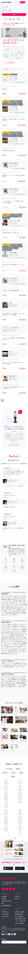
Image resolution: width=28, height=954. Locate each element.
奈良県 (6, 812)
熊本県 (20, 821)
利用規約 (4, 898)
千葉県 (6, 804)
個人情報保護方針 (6, 905)
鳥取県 (6, 816)
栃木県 (6, 799)
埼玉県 (13, 772)
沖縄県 (20, 830)
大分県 (20, 823)
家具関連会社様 (19, 914)
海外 (20, 833)
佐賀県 (20, 816)
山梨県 (20, 788)
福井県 (20, 786)
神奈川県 (5, 772)
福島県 (6, 795)
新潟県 (6, 806)
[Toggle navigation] (26, 2)
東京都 (18, 768)
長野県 (20, 790)
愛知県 (20, 797)
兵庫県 (6, 810)
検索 (14, 14)
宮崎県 (20, 826)
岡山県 (6, 821)
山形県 (6, 792)
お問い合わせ (5, 916)
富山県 (20, 781)
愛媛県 (20, 810)
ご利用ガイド (5, 912)
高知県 (20, 812)
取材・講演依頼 (19, 916)
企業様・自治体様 (19, 912)
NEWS (17, 898)
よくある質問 (5, 914)
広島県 (6, 823)
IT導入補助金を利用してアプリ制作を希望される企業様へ (20, 921)
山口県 (6, 826)
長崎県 (20, 819)
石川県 (20, 783)
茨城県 (6, 797)
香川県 (6, 830)
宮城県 (6, 788)
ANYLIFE (17, 896)
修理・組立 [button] (12, 19)
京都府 (13, 776)
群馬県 (6, 802)
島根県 (6, 819)
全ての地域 (9, 768)
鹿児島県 (20, 828)
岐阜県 (20, 792)
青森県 (6, 783)
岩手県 (6, 786)
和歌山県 (6, 814)
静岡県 (20, 795)
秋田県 (6, 790)
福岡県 (20, 814)
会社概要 (4, 896)
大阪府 (21, 772)
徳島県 (6, 828)
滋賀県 (20, 802)
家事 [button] (18, 19)
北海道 (6, 781)
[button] (6, 561)
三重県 (20, 799)
